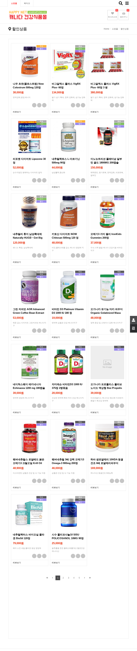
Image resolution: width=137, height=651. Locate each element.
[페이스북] (34, 105)
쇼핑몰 (14, 3)
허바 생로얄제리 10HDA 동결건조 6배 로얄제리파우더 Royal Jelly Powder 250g (107, 463)
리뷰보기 (17, 112)
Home (106, 29)
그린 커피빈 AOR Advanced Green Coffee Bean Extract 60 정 (29, 313)
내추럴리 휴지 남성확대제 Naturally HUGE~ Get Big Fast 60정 (27, 238)
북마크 (27, 3)
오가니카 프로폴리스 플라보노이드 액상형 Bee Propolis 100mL (106, 388)
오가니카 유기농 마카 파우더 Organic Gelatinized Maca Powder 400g (107, 313)
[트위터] (39, 105)
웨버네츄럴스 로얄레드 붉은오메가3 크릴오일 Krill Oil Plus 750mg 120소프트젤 (28, 463)
